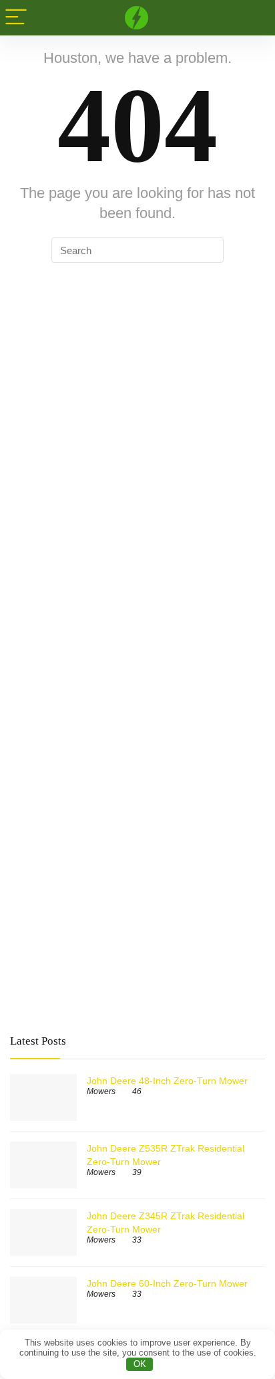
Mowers (101, 1091)
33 (137, 1240)
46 (137, 1091)
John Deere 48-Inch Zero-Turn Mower (167, 1080)
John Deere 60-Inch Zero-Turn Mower (167, 1283)
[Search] (254, 17)
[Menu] (16, 17)
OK (139, 1364)
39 (137, 1172)
